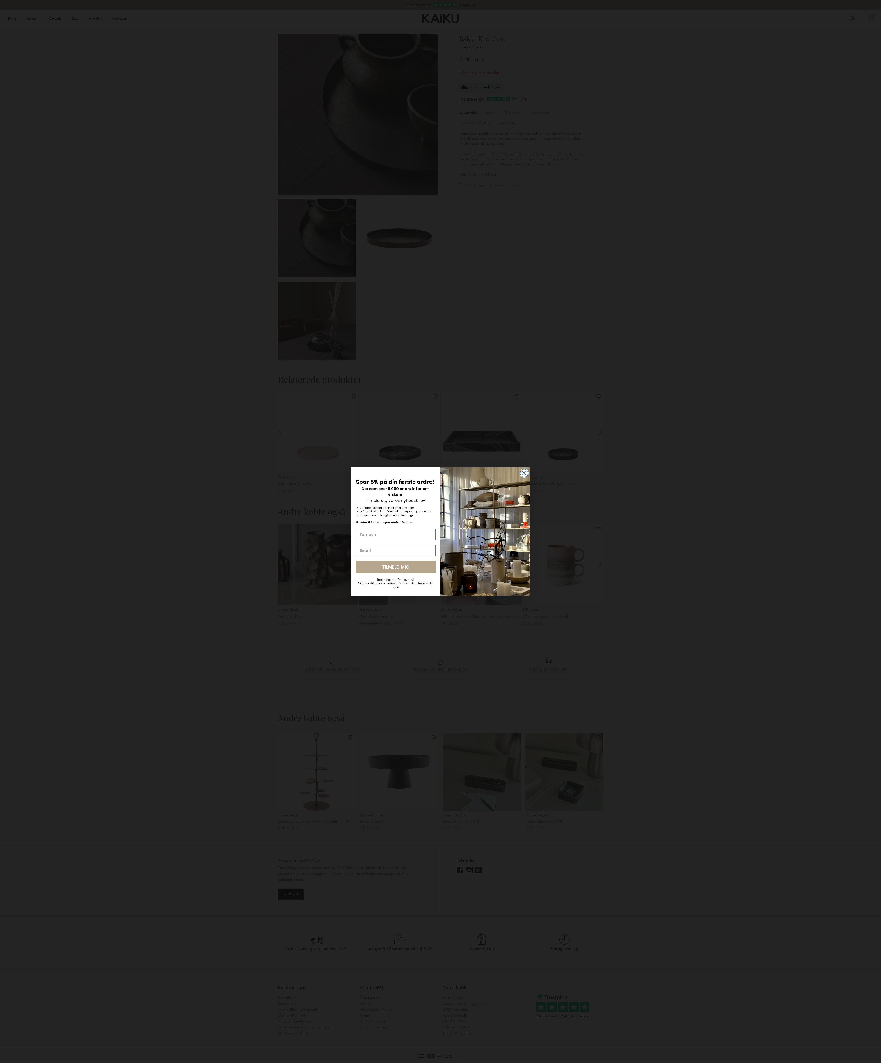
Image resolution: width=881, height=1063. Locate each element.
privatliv (380, 583)
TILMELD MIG (396, 567)
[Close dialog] (524, 473)
